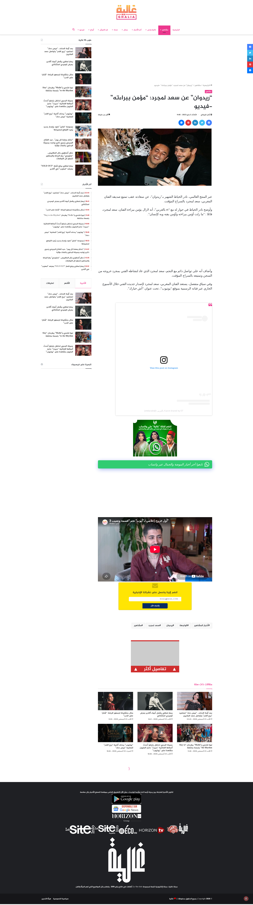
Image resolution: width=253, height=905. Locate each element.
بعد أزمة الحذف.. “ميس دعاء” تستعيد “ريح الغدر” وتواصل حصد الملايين (195, 714)
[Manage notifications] (246, 898)
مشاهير (165, 30)
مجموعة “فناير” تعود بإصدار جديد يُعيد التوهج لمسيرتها (58, 128)
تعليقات (50, 283)
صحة (116, 30)
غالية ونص (151, 30)
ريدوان (169, 626)
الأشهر (67, 283)
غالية (171, 898)
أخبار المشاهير (201, 626)
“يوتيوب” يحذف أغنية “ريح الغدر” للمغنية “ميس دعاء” (118, 746)
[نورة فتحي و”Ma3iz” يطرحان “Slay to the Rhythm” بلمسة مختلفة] (194, 733)
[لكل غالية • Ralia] (126, 12)
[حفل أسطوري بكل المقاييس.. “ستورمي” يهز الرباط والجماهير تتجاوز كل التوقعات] (83, 157)
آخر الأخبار (137, 30)
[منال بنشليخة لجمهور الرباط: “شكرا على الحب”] (115, 701)
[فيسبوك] (209, 123)
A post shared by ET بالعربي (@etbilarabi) (163, 411)
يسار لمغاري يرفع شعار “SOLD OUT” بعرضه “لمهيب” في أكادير (57, 167)
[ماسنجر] (181, 123)
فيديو (82, 30)
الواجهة (183, 626)
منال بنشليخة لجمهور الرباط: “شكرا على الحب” (117, 714)
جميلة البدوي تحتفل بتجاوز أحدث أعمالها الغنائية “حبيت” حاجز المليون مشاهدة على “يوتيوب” (156, 747)
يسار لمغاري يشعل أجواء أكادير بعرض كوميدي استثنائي (156, 714)
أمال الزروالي (205, 114)
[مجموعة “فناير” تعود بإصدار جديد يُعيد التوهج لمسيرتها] (83, 130)
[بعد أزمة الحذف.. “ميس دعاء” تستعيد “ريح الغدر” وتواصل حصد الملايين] (194, 701)
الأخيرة (83, 283)
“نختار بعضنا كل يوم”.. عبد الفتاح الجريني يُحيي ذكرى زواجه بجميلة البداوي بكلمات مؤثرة (58, 142)
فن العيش (104, 30)
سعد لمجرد (153, 626)
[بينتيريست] (188, 123)
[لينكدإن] (195, 123)
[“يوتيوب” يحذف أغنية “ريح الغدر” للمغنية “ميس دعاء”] (115, 733)
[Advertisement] (155, 60)
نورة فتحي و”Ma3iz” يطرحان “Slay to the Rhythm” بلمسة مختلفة (195, 746)
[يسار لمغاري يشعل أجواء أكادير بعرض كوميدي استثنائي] (155, 701)
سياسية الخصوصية (61, 898)
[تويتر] (202, 123)
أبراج (92, 30)
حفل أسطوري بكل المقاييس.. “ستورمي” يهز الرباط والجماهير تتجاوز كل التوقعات (59, 155)
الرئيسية (176, 30)
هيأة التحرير (46, 898)
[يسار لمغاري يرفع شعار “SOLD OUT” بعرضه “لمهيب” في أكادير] (83, 170)
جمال (126, 30)
